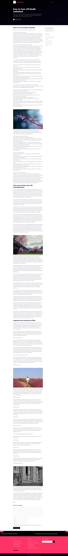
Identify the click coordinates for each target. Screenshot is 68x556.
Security (15, 501)
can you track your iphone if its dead (9, 533)
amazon (35, 33)
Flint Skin (31, 554)
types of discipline (48, 42)
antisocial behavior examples (33, 547)
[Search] (54, 542)
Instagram (24, 352)
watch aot (20, 2)
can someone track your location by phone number (46, 533)
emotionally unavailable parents (33, 542)
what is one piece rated (49, 36)
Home (51, 2)
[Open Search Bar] (54, 2)
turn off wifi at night (48, 40)
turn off (19, 29)
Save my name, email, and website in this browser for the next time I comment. (27, 525)
